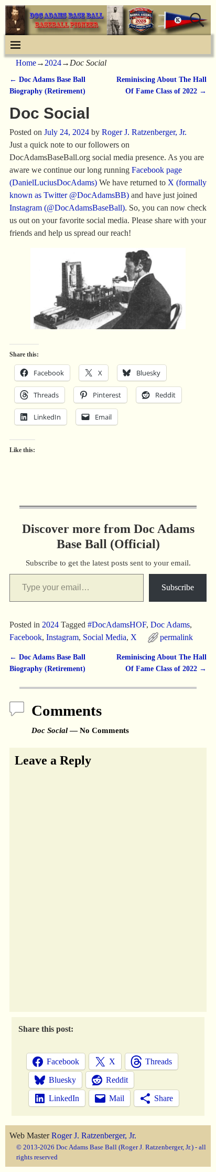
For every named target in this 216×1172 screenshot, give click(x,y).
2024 (53, 62)
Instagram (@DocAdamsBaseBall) (67, 207)
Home (26, 62)
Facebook (25, 637)
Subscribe (177, 587)
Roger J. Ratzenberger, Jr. (93, 1135)
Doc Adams (170, 624)
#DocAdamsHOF (117, 624)
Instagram (62, 637)
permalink (176, 637)
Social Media (104, 637)
